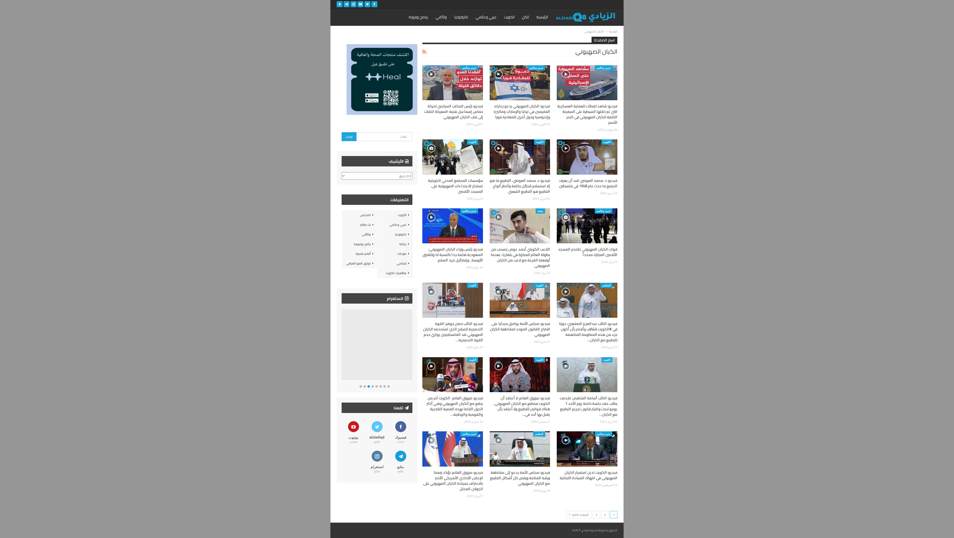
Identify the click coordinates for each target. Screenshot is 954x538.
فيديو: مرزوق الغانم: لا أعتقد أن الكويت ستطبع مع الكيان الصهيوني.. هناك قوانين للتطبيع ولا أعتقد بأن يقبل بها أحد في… (521, 406)
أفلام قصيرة (363, 253)
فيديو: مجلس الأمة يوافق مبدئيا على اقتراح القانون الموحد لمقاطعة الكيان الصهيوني (520, 329)
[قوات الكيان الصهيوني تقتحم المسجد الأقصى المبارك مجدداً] (587, 225)
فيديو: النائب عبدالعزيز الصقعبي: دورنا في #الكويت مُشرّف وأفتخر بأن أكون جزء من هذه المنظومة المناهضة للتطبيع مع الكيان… (588, 332)
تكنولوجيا (461, 17)
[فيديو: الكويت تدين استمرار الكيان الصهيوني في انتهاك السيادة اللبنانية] (587, 448)
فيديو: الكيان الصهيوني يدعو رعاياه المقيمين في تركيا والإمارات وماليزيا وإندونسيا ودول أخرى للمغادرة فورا (522, 111)
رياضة (540, 211)
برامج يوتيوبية (362, 244)
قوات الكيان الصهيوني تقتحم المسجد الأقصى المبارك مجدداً (587, 252)
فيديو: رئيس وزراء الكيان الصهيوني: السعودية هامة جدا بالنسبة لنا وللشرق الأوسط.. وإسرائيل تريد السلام (453, 255)
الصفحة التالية (580, 515)
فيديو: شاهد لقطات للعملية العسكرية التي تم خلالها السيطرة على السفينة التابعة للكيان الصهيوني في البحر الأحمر (587, 114)
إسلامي (401, 263)
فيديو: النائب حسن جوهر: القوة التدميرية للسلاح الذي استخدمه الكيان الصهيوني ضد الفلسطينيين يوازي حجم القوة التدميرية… (453, 332)
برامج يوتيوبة (418, 17)
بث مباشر (365, 224)
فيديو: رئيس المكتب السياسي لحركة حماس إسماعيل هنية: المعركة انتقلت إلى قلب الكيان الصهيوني (453, 111)
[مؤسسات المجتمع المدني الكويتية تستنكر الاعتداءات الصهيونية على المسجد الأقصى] (452, 156)
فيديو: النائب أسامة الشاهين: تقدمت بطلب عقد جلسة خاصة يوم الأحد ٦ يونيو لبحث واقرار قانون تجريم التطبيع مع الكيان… (588, 406)
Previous (343, 345)
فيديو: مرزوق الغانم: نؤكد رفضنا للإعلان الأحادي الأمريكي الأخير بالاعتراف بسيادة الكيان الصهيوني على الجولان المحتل (453, 480)
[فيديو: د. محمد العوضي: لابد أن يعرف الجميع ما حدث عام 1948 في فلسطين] (587, 156)
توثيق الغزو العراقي (358, 263)
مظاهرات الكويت (396, 273)
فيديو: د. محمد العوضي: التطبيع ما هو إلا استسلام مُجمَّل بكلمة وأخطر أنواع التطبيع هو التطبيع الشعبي (520, 186)
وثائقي (441, 17)
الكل (525, 17)
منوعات (401, 253)
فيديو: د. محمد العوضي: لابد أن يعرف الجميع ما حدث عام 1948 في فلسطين (588, 183)
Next (411, 345)
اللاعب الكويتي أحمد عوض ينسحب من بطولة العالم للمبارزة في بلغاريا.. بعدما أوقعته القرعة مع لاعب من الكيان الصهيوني (520, 257)
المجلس (606, 285)
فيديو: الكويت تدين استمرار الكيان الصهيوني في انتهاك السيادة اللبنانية (588, 475)
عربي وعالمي (486, 17)
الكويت (509, 17)
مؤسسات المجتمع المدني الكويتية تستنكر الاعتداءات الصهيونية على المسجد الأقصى (455, 186)
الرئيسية (542, 17)
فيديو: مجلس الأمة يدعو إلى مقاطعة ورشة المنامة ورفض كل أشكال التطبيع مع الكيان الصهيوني (520, 478)
